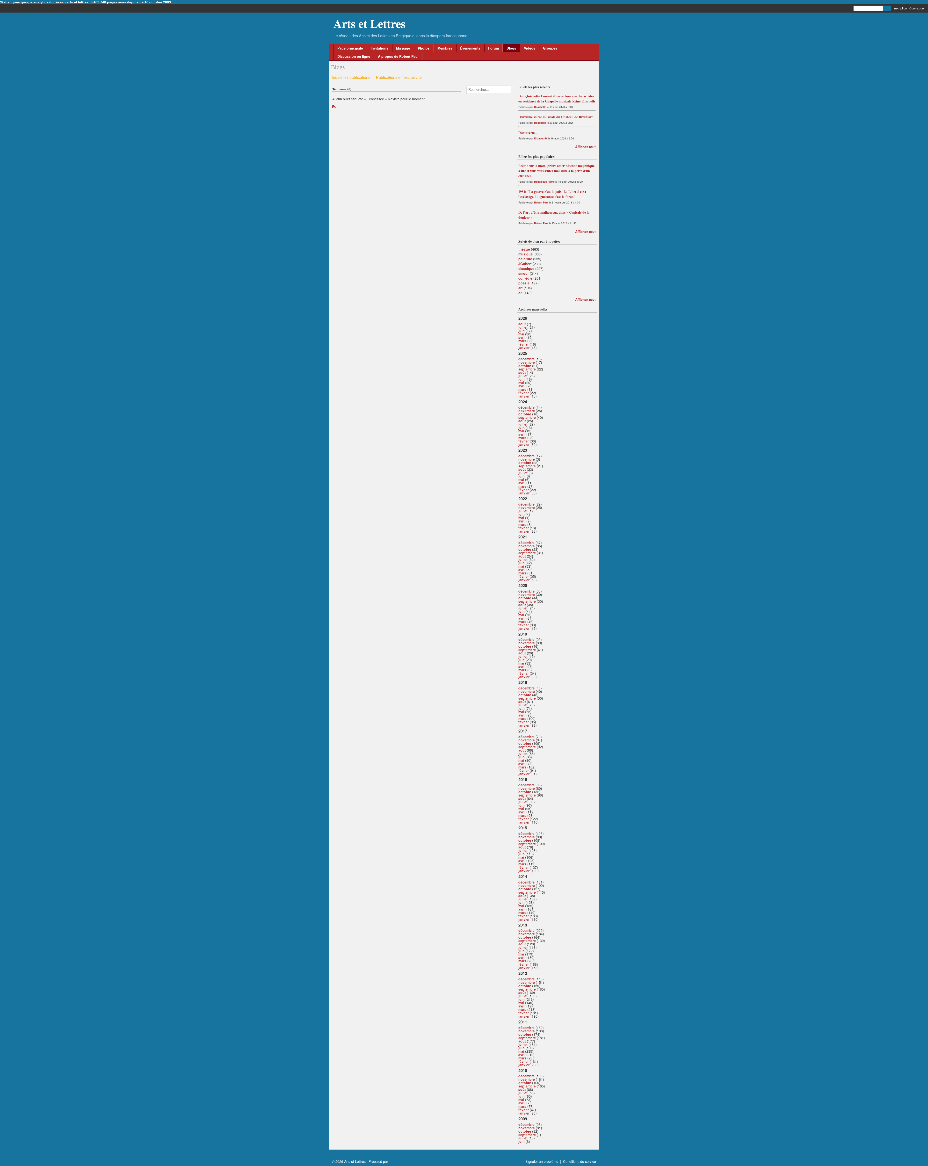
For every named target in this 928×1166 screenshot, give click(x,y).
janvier (523, 347)
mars (522, 340)
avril (521, 337)
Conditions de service (579, 1161)
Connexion (916, 8)
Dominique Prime (544, 181)
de (520, 292)
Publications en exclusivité (399, 77)
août (522, 323)
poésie (523, 283)
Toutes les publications (350, 77)
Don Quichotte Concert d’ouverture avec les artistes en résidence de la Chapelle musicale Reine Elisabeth (556, 99)
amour (523, 273)
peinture (525, 258)
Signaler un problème (541, 1161)
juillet (523, 327)
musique (525, 254)
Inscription (900, 8)
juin (521, 330)
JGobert (525, 263)
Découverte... (527, 132)
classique (526, 268)
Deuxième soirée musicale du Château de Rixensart (555, 116)
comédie (525, 278)
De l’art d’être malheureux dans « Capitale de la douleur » (553, 215)
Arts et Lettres (370, 23)
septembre (527, 369)
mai (521, 334)
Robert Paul (541, 202)
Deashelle (540, 107)
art (520, 287)
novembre (526, 362)
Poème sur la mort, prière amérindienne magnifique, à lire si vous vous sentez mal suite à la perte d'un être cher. (556, 170)
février (523, 344)
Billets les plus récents (534, 86)
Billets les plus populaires (536, 156)
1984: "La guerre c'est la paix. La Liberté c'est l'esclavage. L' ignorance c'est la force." (552, 194)
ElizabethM (540, 138)
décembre (526, 358)
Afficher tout (585, 146)
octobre (524, 365)
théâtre (524, 249)
